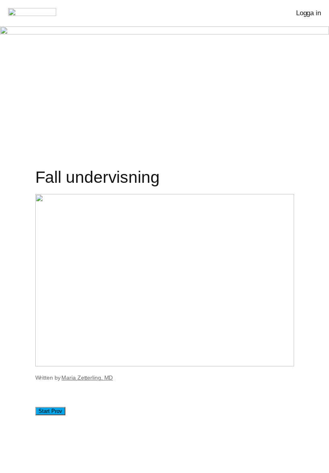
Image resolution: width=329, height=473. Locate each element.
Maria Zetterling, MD (87, 377)
